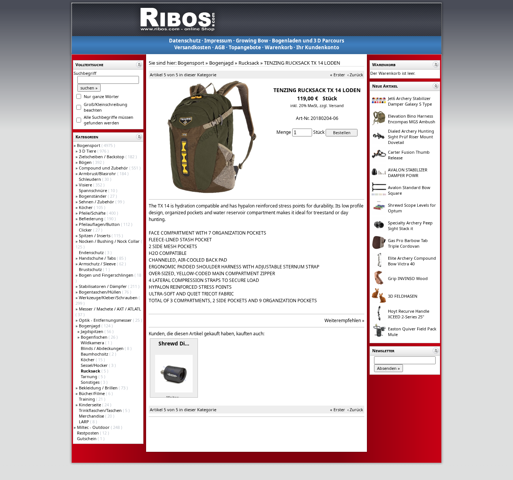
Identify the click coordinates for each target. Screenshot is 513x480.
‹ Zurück (355, 74)
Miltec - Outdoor (94, 427)
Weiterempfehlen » (344, 320)
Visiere (86, 185)
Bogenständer (93, 196)
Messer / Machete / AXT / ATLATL (110, 309)
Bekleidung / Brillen (99, 388)
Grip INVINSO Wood (408, 278)
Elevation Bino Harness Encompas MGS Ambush (411, 118)
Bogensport (89, 145)
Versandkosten (192, 47)
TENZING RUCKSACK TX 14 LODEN (302, 62)
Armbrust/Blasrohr (98, 173)
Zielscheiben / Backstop (102, 156)
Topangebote (245, 47)
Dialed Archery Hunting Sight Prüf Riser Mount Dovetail (411, 136)
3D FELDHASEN (402, 296)
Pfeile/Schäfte (93, 213)
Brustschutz (91, 269)
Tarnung (89, 376)
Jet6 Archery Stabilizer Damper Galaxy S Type (410, 101)
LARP (84, 421)
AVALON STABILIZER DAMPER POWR (407, 172)
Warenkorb (279, 47)
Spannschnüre (93, 190)
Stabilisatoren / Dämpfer (103, 286)
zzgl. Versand (332, 105)
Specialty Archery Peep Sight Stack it (410, 225)
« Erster (337, 74)
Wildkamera (93, 342)
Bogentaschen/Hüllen (100, 292)
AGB (220, 47)
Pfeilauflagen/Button (100, 224)
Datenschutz (185, 40)
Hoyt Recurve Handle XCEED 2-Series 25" (408, 313)
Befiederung (91, 218)
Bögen (86, 162)
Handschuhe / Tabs (98, 258)
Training (87, 399)
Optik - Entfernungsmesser (106, 320)
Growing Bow (252, 40)
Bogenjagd (90, 326)
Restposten (88, 433)
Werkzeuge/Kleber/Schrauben (109, 297)
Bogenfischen (95, 337)
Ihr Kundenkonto (317, 47)
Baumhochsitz (95, 354)
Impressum (218, 40)
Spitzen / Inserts (95, 235)
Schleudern (90, 179)
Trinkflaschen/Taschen (101, 410)
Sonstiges (91, 382)
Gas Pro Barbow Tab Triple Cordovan (408, 243)
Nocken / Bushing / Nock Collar (110, 241)
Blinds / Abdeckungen (103, 348)
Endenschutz (92, 252)
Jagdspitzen (92, 331)
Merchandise (92, 416)
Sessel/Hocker (95, 365)
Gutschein (87, 438)
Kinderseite (90, 404)
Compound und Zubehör (104, 168)
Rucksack (248, 62)
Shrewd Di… (173, 343)
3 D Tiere (88, 151)
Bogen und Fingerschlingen (106, 275)
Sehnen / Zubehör (97, 201)
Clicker (86, 230)
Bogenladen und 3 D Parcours (308, 40)
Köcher (86, 207)
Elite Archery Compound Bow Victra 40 (412, 260)
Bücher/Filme (92, 393)
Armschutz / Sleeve (98, 263)
